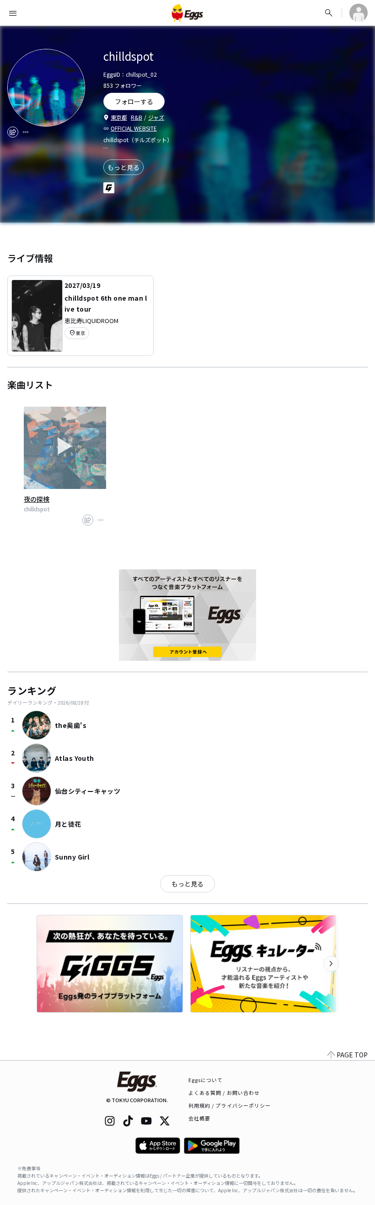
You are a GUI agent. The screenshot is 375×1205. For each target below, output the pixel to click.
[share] (12, 132)
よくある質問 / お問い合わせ (224, 1092)
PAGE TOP (352, 1054)
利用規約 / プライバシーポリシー (229, 1105)
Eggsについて (205, 1079)
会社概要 (199, 1118)
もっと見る (123, 167)
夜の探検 (36, 499)
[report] (25, 132)
